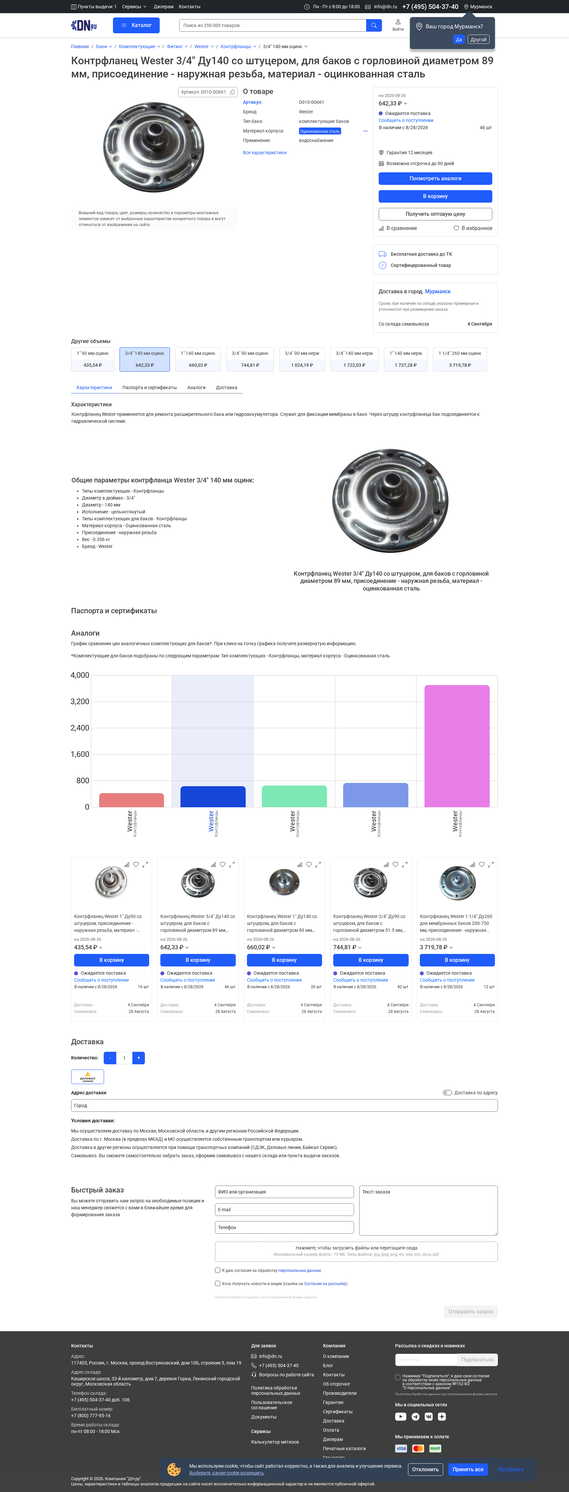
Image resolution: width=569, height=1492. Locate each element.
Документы (264, 1417)
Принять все (468, 1469)
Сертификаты (338, 1411)
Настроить (511, 1469)
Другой (479, 39)
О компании (336, 1356)
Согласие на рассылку (325, 1283)
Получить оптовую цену (435, 214)
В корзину (435, 196)
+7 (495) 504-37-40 (430, 7)
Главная (80, 46)
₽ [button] (400, 103)
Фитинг (175, 46)
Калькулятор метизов (275, 1442)
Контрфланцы (236, 46)
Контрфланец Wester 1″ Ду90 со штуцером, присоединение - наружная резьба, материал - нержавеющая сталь (108, 924)
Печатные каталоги (344, 1448)
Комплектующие (137, 46)
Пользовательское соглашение (271, 1405)
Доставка (333, 1420)
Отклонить (425, 1469)
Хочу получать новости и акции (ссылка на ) (284, 1283)
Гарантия (333, 1402)
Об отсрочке (336, 1384)
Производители (340, 1393)
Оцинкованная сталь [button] (320, 131)
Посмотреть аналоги (435, 178)
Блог (328, 1365)
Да (459, 39)
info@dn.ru (385, 6)
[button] (135, 6)
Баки (101, 46)
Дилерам (164, 6)
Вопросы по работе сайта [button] (286, 1374)
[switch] (447, 1092)
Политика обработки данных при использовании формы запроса (266, 1297)
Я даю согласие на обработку (271, 1270)
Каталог (142, 25)
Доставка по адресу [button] (476, 1092)
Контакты (190, 6)
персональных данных (300, 1270)
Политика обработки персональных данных (275, 1390)
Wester (202, 46)
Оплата (331, 1430)
